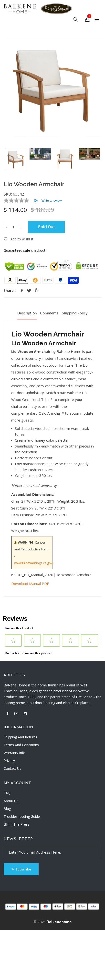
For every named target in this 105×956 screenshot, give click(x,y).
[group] (16, 159)
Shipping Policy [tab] (75, 313)
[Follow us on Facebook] (21, 290)
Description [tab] (27, 313)
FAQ (7, 793)
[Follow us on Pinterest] (36, 290)
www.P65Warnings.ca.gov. (33, 563)
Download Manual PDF (30, 583)
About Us (11, 800)
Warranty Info (14, 752)
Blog (7, 808)
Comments (49, 313)
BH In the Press (16, 824)
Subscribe (23, 869)
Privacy (9, 760)
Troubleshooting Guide (22, 816)
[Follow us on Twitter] (29, 290)
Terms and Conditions (21, 745)
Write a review (52, 200)
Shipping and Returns (20, 737)
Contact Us (12, 768)
